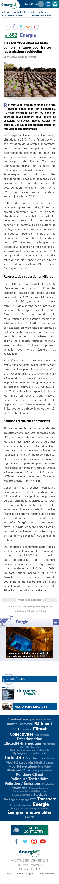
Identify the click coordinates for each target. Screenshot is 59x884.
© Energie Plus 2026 (29, 869)
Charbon (26, 730)
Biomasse (26, 724)
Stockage (40, 794)
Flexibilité (49, 744)
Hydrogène (20, 753)
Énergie (44, 12)
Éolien (29, 817)
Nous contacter (46, 874)
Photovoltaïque (18, 770)
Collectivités (22, 734)
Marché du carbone (39, 758)
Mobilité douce (43, 762)
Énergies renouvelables (29, 812)
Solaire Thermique (22, 795)
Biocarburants (43, 719)
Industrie (14, 758)
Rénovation (19, 788)
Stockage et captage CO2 (15, 16)
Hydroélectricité (37, 753)
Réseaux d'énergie (38, 788)
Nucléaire (44, 766)
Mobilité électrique (22, 766)
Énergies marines (39, 808)
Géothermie (32, 747)
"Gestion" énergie (21, 719)
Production (48, 784)
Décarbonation (29, 739)
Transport (46, 799)
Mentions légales (26, 874)
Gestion (9, 874)
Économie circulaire (20, 805)
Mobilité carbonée (19, 762)
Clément (27, 56)
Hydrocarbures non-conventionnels (29, 750)
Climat (40, 729)
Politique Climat (37, 16)
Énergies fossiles (19, 808)
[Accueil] (10, 5)
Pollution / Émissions (23, 784)
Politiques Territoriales (29, 779)
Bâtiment (43, 724)
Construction (42, 735)
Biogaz (12, 724)
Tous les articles (31, 12)
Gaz (22, 747)
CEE (16, 729)
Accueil (17, 12)
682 (49, 16)
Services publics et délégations (29, 791)
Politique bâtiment (42, 771)
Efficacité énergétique (22, 744)
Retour (7, 12)
